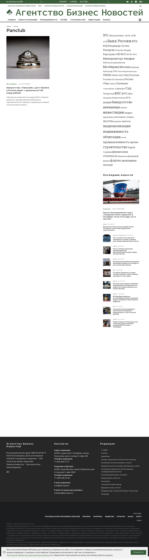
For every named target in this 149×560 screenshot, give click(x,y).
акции (107, 102)
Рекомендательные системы (114, 475)
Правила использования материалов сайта (120, 466)
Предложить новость (110, 478)
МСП (123, 54)
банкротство (122, 102)
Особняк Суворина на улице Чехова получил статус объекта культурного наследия (125, 274)
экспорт (108, 164)
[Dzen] (136, 2)
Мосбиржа (111, 67)
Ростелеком (118, 79)
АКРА (127, 35)
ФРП (124, 93)
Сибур (112, 83)
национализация (117, 126)
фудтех (115, 160)
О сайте (104, 450)
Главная (12, 20)
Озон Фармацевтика (127, 71)
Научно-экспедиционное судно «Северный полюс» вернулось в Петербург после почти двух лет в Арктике (119, 216)
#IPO (40, 6)
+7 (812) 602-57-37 (61, 461)
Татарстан (108, 93)
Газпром (108, 50)
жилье (124, 107)
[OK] (132, 1)
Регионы (86, 516)
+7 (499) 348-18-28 (62, 478)
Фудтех (106, 20)
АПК (133, 35)
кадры (128, 112)
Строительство (78, 20)
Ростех (129, 79)
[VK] (127, 2)
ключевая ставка (124, 116)
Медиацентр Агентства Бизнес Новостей (119, 491)
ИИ (118, 54)
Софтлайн (120, 88)
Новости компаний (27, 20)
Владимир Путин (118, 45)
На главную (11, 84)
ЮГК (128, 97)
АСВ (105, 41)
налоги (126, 121)
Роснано (107, 79)
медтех (117, 121)
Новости (106, 209)
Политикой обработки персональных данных (28, 555)
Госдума (119, 50)
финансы (122, 156)
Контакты (105, 481)
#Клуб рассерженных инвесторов (22, 6)
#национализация (75, 6)
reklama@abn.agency (63, 493)
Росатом (134, 75)
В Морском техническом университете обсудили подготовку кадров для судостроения (118, 228)
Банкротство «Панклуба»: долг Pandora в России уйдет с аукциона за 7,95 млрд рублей (27, 90)
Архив (139, 520)
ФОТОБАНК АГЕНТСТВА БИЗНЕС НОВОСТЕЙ (62, 516)
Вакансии (105, 456)
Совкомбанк (108, 89)
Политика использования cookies (116, 463)
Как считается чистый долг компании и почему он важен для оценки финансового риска (126, 239)
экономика (129, 160)
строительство (115, 147)
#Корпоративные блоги (54, 6)
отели (123, 137)
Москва (124, 67)
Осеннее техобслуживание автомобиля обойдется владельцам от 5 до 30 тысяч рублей (124, 311)
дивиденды (111, 107)
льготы (108, 121)
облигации (112, 137)
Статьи (104, 453)
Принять (138, 552)
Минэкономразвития (114, 62)
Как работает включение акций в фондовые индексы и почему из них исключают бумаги (126, 263)
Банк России (119, 40)
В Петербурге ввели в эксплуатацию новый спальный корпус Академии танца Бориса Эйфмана (125, 299)
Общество (109, 516)
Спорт (138, 516)
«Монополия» (116, 35)
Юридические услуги (111, 488)
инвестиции (113, 112)
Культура (121, 516)
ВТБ (134, 41)
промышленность (116, 142)
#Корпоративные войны (95, 6)
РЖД (126, 75)
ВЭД (105, 45)
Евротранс (109, 54)
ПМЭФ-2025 (117, 75)
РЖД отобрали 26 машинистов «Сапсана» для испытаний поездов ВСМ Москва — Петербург (125, 324)
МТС (135, 54)
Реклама (105, 494)
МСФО (130, 54)
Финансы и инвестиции (119, 235)
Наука (130, 516)
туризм (107, 151)
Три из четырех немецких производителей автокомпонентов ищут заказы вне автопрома (125, 251)
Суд (128, 88)
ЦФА (130, 93)
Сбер (106, 83)
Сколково (122, 83)
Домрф (127, 50)
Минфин (129, 58)
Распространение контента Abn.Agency (118, 459)
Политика (97, 516)
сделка (134, 142)
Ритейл (63, 20)
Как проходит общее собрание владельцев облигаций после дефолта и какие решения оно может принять (125, 286)
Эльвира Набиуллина (114, 98)
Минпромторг (113, 58)
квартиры (108, 117)
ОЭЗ (115, 71)
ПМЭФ (107, 75)
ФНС (117, 93)
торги (131, 147)
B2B (114, 270)
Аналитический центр (111, 484)
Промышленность (49, 20)
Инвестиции (94, 20)
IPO (105, 35)
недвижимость (115, 131)
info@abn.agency (61, 485)
